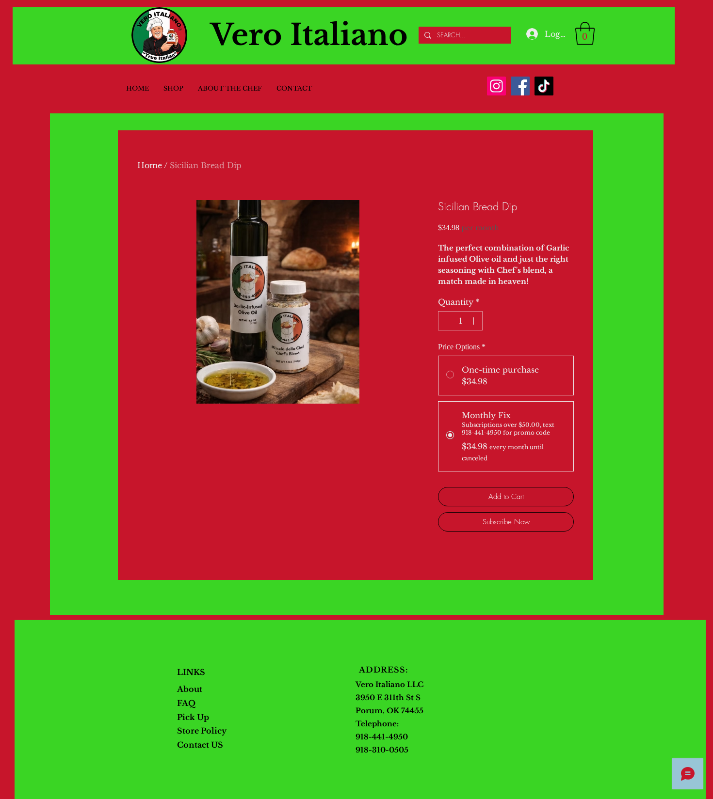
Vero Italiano (309, 35)
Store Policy (202, 731)
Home (149, 165)
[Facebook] (520, 86)
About (189, 689)
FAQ (186, 703)
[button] (585, 33)
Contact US (200, 745)
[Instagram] (496, 86)
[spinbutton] (460, 321)
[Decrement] (446, 321)
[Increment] (474, 321)
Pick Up (194, 717)
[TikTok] (544, 86)
